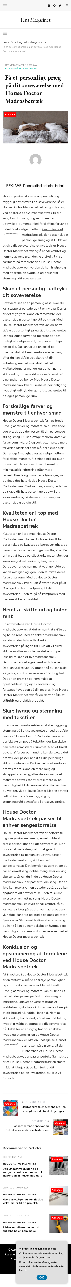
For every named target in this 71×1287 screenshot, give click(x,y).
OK (41, 1277)
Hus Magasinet (35, 19)
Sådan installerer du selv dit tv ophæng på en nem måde (23, 1229)
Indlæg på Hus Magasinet (22, 68)
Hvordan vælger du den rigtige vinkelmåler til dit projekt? (23, 1201)
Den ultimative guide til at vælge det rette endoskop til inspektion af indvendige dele (22, 1172)
